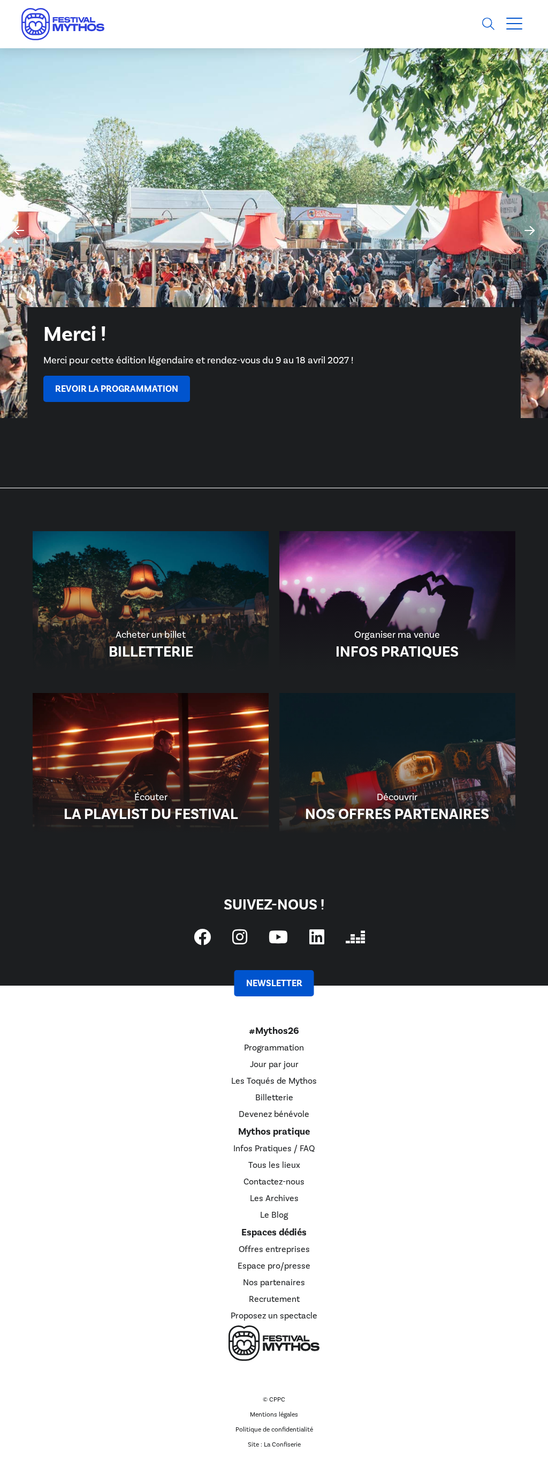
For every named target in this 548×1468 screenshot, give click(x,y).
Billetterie (274, 1097)
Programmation (274, 1047)
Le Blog (274, 1215)
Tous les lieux (274, 1165)
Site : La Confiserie (274, 1444)
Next (525, 221)
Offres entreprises (274, 1249)
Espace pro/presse (274, 1266)
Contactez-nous (274, 1181)
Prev (13, 221)
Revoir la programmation (116, 388)
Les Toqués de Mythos (274, 1081)
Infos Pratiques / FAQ (274, 1148)
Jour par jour (274, 1064)
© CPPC (274, 1399)
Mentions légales (274, 1414)
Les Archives (274, 1198)
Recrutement (274, 1299)
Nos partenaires (274, 1282)
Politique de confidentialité (274, 1429)
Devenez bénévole (274, 1114)
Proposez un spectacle (274, 1315)
